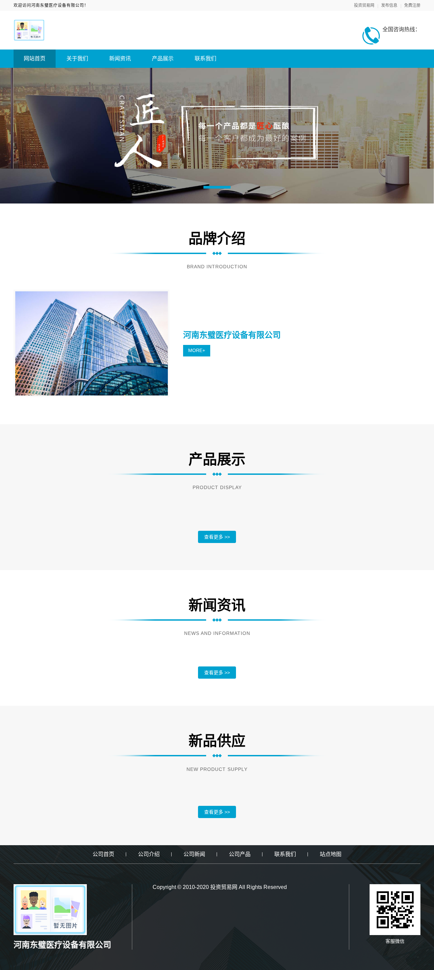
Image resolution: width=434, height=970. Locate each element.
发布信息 (389, 5)
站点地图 (330, 854)
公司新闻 (194, 854)
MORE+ (196, 350)
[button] (217, 187)
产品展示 (163, 58)
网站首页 (34, 58)
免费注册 (412, 5)
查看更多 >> (217, 537)
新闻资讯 (120, 58)
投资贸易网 (364, 5)
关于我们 (77, 58)
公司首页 (103, 854)
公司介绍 (149, 854)
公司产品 (240, 854)
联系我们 (205, 58)
